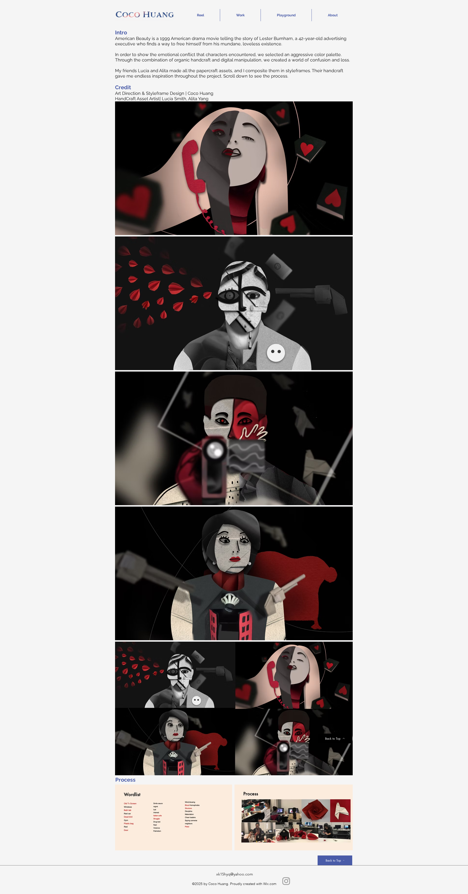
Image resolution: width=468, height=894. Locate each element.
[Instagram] (286, 881)
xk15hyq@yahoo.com (234, 874)
